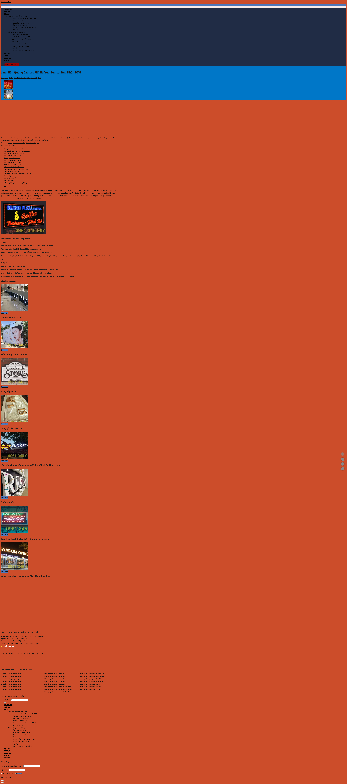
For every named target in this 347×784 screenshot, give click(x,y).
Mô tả (6, 186)
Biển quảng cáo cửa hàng (16, 32)
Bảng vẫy (15, 48)
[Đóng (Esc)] (1, 780)
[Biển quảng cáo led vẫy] (8, 89)
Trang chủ (4, 78)
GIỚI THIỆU (8, 11)
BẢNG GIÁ (7, 58)
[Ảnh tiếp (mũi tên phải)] (3, 782)
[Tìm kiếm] (5, 702)
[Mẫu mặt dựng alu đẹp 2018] (8, 99)
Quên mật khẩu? (6, 777)
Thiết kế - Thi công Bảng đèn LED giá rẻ (27, 78)
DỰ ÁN (6, 14)
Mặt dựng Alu (16, 41)
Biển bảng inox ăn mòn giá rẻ (21, 21)
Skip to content (6, 2)
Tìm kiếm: (7, 700)
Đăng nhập (19, 773)
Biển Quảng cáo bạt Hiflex (20, 23)
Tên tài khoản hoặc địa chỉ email (12, 766)
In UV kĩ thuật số (17, 30)
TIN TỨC (7, 56)
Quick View (4, 313)
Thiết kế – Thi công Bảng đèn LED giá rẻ (25, 27)
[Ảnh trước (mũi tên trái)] (1, 782)
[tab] (60, 186)
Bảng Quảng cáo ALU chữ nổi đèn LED (24, 18)
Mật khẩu (4, 770)
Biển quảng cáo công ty (19, 25)
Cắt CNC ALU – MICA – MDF (21, 37)
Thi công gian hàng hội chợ (20, 46)
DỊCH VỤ (7, 53)
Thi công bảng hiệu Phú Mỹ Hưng (23, 50)
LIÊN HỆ (7, 61)
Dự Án (11, 78)
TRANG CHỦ (8, 9)
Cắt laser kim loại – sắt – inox (21, 39)
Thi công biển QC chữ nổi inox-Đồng (23, 44)
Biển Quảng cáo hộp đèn (20, 35)
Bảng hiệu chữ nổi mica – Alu (17, 16)
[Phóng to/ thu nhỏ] (3, 780)
